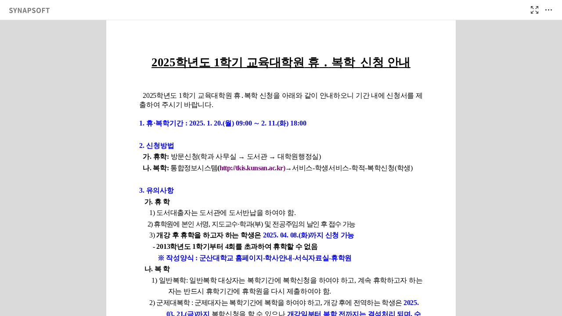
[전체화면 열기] (534, 10)
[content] (281, 168)
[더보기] (548, 10)
